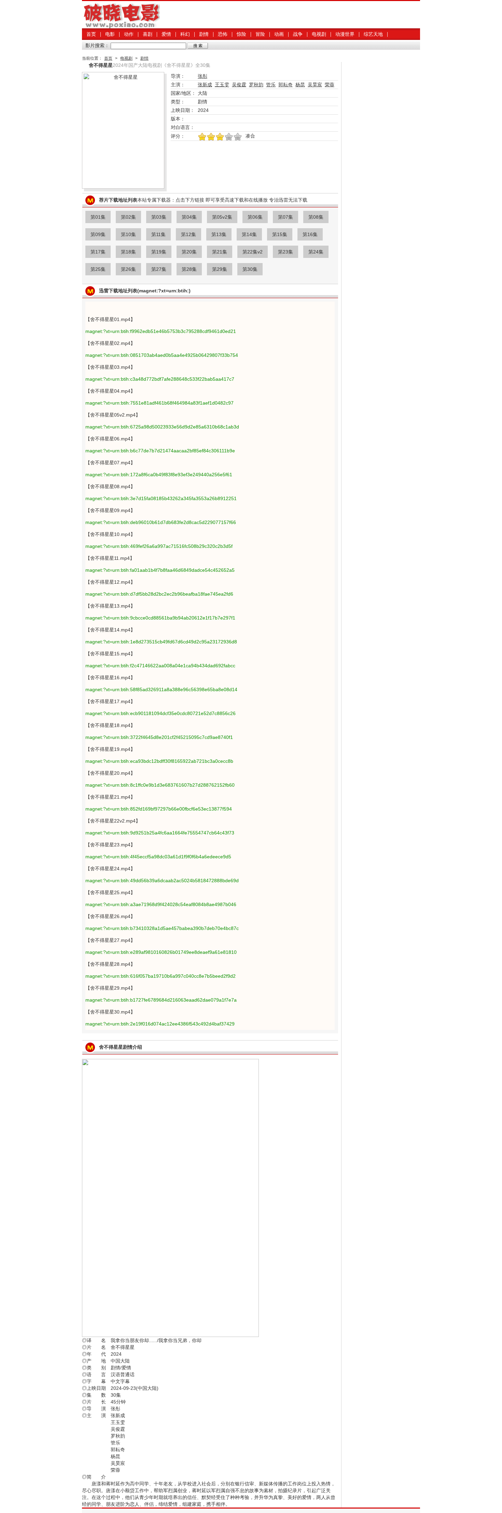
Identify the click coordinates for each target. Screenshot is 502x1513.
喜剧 (147, 34)
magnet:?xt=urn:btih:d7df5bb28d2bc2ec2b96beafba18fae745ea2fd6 (159, 594)
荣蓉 (329, 84)
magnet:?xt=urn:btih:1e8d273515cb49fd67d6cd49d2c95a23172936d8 (161, 641)
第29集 (219, 269)
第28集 (189, 269)
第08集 (315, 217)
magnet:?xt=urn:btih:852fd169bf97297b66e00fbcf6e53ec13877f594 (158, 809)
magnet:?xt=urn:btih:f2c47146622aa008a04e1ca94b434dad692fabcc (160, 665)
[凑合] (228, 137)
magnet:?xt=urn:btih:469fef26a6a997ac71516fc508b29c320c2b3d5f (159, 546)
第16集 (310, 234)
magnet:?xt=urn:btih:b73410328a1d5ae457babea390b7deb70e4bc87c (162, 928)
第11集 (158, 234)
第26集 (128, 269)
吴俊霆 (239, 84)
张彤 (202, 76)
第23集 (285, 251)
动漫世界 (344, 34)
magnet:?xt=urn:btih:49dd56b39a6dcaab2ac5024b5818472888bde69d (162, 880)
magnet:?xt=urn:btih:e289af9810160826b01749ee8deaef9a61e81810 (161, 952)
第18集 (128, 251)
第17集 (98, 251)
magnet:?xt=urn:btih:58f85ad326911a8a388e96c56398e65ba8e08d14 (161, 689)
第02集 (128, 217)
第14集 (249, 234)
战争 (298, 34)
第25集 (98, 269)
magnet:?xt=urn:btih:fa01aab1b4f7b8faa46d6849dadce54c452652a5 (160, 570)
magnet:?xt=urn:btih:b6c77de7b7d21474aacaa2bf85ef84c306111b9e (160, 450)
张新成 (205, 84)
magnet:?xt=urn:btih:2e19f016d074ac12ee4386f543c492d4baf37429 (160, 1024)
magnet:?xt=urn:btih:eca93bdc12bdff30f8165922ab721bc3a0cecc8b (159, 761)
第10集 (128, 234)
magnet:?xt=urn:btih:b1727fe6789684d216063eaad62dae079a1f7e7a (161, 1000)
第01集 (98, 217)
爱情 (166, 34)
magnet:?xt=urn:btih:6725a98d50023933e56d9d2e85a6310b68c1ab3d (162, 427)
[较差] (237, 137)
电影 (110, 34)
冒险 (260, 34)
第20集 (189, 251)
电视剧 (319, 34)
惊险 (241, 34)
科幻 (185, 34)
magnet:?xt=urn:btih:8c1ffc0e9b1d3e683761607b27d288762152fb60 (160, 785)
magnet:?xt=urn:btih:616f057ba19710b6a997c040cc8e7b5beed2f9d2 (160, 976)
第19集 (158, 251)
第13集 (218, 234)
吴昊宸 (315, 84)
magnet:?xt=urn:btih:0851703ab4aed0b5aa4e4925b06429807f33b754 (161, 355)
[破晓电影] (121, 26)
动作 (129, 34)
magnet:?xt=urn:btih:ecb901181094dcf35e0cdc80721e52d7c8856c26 (160, 713)
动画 (279, 34)
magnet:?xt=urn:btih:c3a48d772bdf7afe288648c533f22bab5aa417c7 (159, 379)
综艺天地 (373, 34)
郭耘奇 (285, 84)
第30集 (249, 269)
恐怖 (222, 34)
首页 (91, 34)
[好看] (219, 137)
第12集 (188, 234)
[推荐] (202, 137)
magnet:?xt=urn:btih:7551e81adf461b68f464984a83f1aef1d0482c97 (159, 403)
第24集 (315, 251)
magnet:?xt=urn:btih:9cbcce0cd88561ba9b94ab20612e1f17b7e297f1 (160, 618)
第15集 (279, 234)
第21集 (219, 251)
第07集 (285, 217)
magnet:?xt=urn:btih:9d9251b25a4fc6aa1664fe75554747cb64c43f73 (159, 832)
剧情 (204, 34)
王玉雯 (222, 84)
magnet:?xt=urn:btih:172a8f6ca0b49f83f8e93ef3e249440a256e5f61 (158, 474)
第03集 (158, 217)
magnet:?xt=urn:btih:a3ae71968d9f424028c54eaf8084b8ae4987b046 (160, 904)
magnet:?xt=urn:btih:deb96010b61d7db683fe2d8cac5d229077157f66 (160, 522)
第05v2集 (222, 217)
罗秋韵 (256, 84)
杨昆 (300, 84)
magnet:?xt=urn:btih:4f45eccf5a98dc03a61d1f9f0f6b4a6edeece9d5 (158, 856)
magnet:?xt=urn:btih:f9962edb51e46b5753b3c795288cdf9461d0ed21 (160, 331)
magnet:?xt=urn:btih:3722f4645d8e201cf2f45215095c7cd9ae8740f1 (159, 737)
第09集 (98, 234)
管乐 (271, 84)
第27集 (158, 269)
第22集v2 (252, 251)
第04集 (189, 217)
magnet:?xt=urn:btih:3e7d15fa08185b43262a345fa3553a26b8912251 (161, 498)
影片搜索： (97, 45)
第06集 (255, 217)
